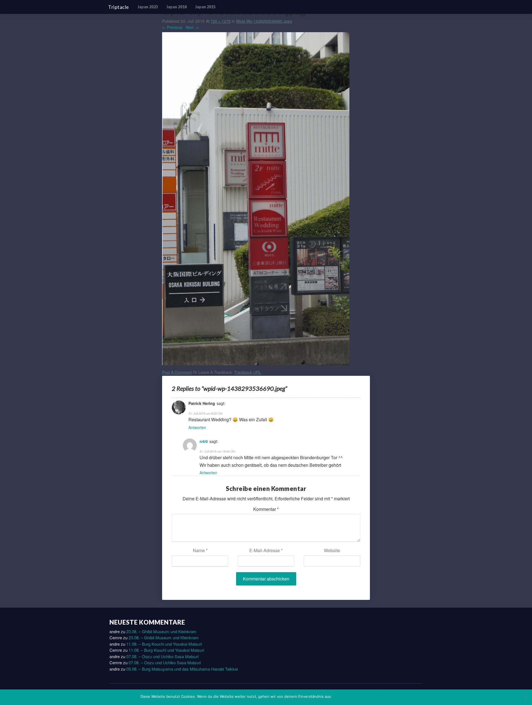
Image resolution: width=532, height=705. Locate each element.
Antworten (197, 427)
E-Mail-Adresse (266, 550)
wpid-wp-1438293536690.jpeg (264, 21)
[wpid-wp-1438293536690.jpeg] (255, 200)
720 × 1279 (221, 21)
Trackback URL (247, 372)
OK (337, 696)
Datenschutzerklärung (372, 696)
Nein (346, 696)
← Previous (172, 27)
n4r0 (204, 441)
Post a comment (177, 372)
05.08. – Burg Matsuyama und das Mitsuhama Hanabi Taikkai (182, 669)
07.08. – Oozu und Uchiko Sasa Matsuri (162, 656)
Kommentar (266, 509)
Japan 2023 (147, 6)
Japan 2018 (176, 6)
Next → (192, 27)
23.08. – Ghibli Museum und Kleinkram (161, 631)
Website (332, 550)
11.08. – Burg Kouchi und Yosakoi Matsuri (164, 644)
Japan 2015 (205, 6)
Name (200, 550)
